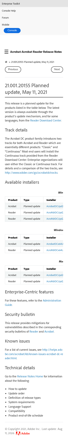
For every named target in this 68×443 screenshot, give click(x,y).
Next (57, 69)
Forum (5, 17)
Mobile (5, 24)
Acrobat (49, 331)
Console (12, 30)
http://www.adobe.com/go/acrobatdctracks (31, 172)
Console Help (9, 10)
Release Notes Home (30, 376)
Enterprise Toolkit (11, 3)
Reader (33, 331)
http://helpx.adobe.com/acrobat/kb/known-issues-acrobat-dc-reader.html (34, 354)
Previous (13, 69)
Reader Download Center (45, 120)
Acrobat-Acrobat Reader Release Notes (36, 52)
